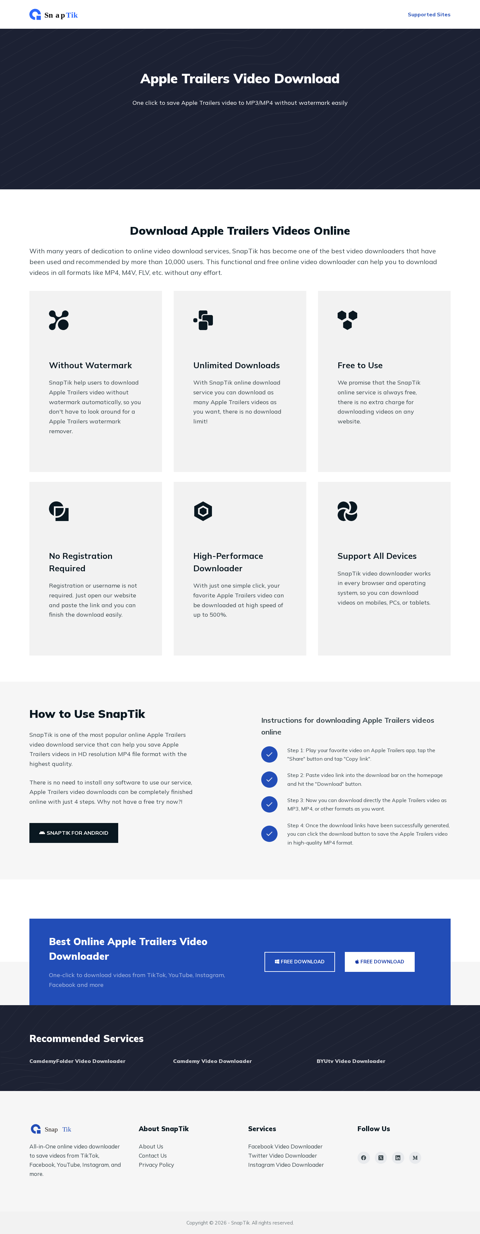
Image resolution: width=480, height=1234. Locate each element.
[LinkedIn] (398, 1158)
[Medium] (415, 1158)
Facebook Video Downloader (285, 1146)
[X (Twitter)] (381, 1158)
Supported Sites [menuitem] (429, 14)
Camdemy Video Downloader (212, 1061)
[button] (73, 833)
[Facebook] (364, 1158)
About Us (151, 1146)
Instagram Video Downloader (286, 1164)
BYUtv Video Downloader (351, 1061)
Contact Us (153, 1155)
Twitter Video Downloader (282, 1155)
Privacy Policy (156, 1164)
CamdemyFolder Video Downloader (77, 1061)
